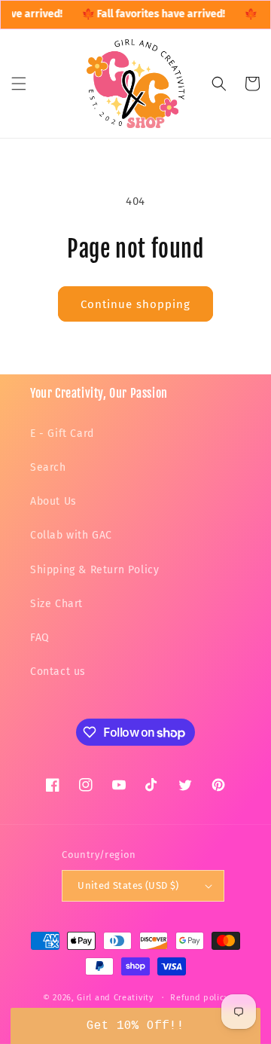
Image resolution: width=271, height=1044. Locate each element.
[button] (18, 83)
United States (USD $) (128, 885)
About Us (53, 501)
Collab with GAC (71, 535)
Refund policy (199, 998)
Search (48, 467)
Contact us (58, 671)
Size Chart (56, 603)
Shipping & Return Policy (94, 569)
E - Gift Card (62, 433)
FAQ (40, 637)
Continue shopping (135, 304)
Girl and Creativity (115, 998)
